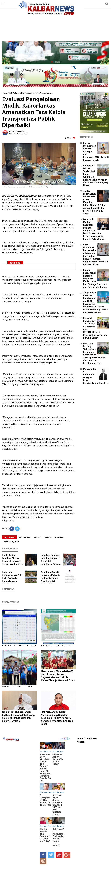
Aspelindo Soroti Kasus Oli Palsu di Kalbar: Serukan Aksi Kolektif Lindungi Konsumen (51, 577)
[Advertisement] (55, 21)
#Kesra (48, 537)
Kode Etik (92, 738)
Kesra (28, 93)
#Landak (59, 537)
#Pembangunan (11, 541)
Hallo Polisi (13, 93)
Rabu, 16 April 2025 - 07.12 (18, 134)
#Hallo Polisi (24, 537)
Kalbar (21, 93)
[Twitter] (17, 528)
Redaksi (81, 738)
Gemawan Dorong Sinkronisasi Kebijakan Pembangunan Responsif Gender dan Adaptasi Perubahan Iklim (94, 353)
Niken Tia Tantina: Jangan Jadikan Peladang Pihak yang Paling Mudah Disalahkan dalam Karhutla (18, 716)
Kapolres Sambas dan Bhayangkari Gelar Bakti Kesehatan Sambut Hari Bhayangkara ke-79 (51, 562)
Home (4, 93)
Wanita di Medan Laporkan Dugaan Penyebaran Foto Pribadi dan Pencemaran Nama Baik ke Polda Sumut (94, 229)
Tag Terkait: (9, 537)
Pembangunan (46, 93)
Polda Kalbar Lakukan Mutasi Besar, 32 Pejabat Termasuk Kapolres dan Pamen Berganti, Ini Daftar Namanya (18, 562)
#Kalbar (37, 537)
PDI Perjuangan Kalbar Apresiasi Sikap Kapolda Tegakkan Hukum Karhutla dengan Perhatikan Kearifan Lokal (57, 717)
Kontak (81, 741)
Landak (35, 93)
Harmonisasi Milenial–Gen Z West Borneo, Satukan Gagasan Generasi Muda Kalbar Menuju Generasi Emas (58, 676)
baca (68, 138)
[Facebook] (11, 528)
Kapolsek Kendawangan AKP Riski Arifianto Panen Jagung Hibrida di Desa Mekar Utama (12, 579)
